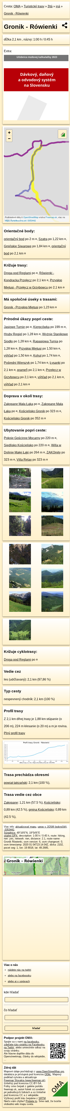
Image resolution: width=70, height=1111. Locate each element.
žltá (50, 6)
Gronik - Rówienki (16, 13)
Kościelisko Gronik (32, 411)
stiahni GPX (11, 835)
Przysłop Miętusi (30, 348)
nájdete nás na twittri (19, 969)
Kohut (37, 355)
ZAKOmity (53, 452)
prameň (22, 370)
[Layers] (62, 134)
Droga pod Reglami (17, 273)
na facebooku (31, 1041)
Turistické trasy (34, 6)
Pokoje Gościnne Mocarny (22, 438)
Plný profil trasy (14, 733)
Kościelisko (52, 802)
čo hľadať (10, 1010)
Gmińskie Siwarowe (18, 246)
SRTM (42, 1098)
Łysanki (55, 362)
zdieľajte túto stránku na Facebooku (24, 1044)
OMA (17, 6)
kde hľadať (11, 992)
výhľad (8, 355)
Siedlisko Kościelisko (18, 445)
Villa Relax (24, 459)
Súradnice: (10, 832)
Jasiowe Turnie (14, 327)
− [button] (9, 138)
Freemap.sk (51, 217)
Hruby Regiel (13, 334)
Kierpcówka (41, 327)
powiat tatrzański (15, 782)
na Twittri (9, 1047)
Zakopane (11, 802)
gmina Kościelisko (41, 809)
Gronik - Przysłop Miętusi (21, 307)
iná (58, 6)
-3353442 (9, 829)
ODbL (48, 1074)
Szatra (42, 239)
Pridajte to (31, 1101)
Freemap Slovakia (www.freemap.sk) (24, 1080)
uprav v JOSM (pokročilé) (52, 826)
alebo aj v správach (19, 981)
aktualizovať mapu (25, 826)
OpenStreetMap (30, 217)
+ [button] (9, 132)
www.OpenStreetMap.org (50, 1071)
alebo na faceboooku (19, 975)
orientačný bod (14, 239)
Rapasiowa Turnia (45, 341)
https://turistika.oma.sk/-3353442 (20, 220)
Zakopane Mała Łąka (18, 404)
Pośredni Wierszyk (17, 362)
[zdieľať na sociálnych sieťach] (64, 25)
